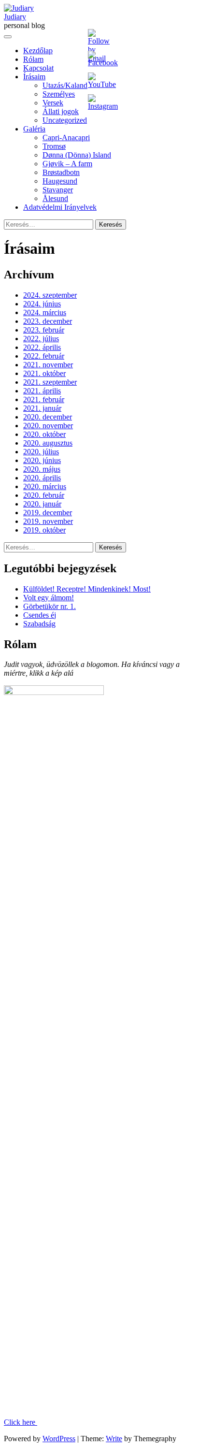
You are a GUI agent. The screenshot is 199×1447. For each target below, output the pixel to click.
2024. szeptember (50, 295)
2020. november (48, 425)
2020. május (41, 469)
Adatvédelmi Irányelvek (60, 207)
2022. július (41, 338)
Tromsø (54, 146)
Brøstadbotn (61, 172)
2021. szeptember (50, 382)
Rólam (33, 59)
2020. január (42, 504)
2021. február (43, 399)
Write (114, 1438)
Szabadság (39, 624)
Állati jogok (61, 111)
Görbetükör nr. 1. (49, 606)
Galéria (34, 129)
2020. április (42, 478)
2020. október (44, 434)
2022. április (42, 347)
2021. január (42, 408)
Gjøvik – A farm (67, 163)
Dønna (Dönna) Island (77, 155)
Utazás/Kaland (65, 85)
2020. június (42, 460)
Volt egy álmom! (48, 597)
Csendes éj (39, 615)
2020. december (47, 417)
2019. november (48, 521)
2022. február (43, 356)
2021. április (42, 391)
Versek (53, 103)
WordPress (59, 1438)
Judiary (15, 17)
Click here (20, 1422)
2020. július (41, 452)
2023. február (43, 330)
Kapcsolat (38, 68)
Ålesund (55, 198)
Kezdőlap (38, 50)
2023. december (47, 321)
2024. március (44, 312)
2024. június (42, 304)
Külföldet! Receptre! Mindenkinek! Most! (87, 589)
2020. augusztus (47, 443)
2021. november (48, 365)
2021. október (44, 373)
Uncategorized (65, 120)
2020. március (44, 486)
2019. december (47, 512)
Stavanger (58, 190)
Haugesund (60, 181)
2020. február (43, 495)
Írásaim (34, 76)
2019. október (44, 530)
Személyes (59, 94)
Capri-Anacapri (66, 137)
